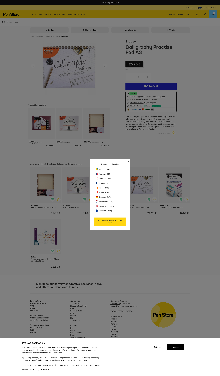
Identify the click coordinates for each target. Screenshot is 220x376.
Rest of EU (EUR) (105, 211)
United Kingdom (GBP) (107, 206)
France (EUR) (104, 192)
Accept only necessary (39, 369)
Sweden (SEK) (104, 169)
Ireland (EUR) (104, 188)
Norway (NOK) (104, 174)
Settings (157, 347)
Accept (176, 347)
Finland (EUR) (104, 183)
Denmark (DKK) (105, 179)
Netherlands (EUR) (106, 202)
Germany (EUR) (105, 197)
